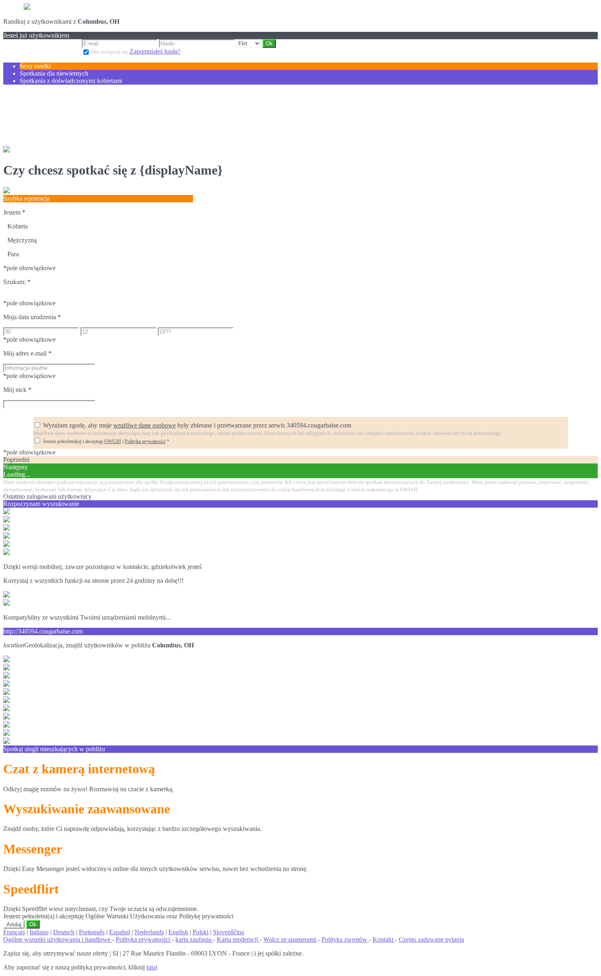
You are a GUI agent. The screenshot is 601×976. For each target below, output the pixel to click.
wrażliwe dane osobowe (144, 425)
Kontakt (383, 939)
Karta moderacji (238, 939)
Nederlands (149, 932)
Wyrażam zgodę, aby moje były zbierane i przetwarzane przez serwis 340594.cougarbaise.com (197, 425)
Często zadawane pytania (431, 939)
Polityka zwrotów (345, 939)
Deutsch (63, 932)
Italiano (39, 932)
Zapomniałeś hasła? (155, 51)
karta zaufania (194, 939)
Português (92, 932)
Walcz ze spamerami (290, 939)
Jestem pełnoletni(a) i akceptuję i (106, 441)
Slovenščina (228, 932)
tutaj (151, 967)
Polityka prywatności (145, 441)
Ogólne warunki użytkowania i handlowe (57, 939)
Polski (201, 932)
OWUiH (112, 441)
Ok (32, 924)
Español (119, 932)
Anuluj (14, 924)
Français (14, 932)
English (178, 932)
